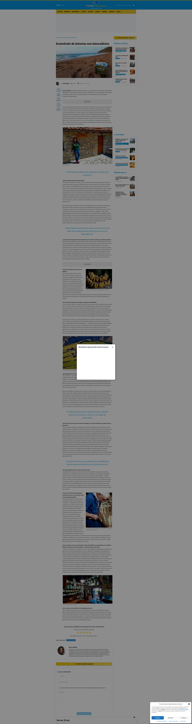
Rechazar (170, 718)
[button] (189, 704)
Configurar (184, 718)
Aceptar (157, 718)
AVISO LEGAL (183, 721)
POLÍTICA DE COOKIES (162, 721)
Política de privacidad (173, 721)
